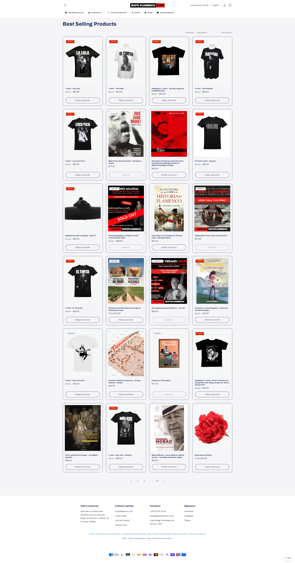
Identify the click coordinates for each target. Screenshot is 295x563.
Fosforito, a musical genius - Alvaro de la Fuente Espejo (211, 309)
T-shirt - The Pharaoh (204, 88)
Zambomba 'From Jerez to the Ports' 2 (211, 236)
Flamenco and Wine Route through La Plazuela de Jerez (125, 309)
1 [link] (131, 481)
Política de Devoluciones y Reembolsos (105, 534)
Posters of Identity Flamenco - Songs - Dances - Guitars (125, 381)
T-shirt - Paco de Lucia (74, 380)
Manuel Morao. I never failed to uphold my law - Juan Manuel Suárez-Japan (168, 456)
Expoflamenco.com (124, 511)
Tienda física (121, 525)
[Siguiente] (164, 481)
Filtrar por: (190, 33)
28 (157, 481)
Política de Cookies (179, 534)
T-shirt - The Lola (72, 88)
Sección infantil (122, 520)
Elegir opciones (82, 100)
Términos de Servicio (197, 534)
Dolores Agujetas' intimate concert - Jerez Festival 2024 (124, 237)
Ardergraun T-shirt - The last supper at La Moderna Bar (168, 90)
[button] (65, 5)
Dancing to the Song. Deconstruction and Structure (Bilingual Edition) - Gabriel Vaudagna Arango (168, 163)
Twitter (187, 520)
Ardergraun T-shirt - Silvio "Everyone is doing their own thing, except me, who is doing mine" (212, 383)
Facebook (188, 511)
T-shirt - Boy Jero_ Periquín (120, 455)
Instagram (189, 516)
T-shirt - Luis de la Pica (75, 161)
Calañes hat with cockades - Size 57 (80, 236)
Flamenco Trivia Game (161, 380)
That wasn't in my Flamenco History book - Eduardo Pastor (167, 237)
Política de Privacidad (161, 534)
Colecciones (121, 516)
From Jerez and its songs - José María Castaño (81, 456)
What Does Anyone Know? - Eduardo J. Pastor (125, 162)
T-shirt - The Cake (116, 88)
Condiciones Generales (131, 534)
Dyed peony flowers (203, 455)
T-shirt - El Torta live (74, 308)
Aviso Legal (147, 534)
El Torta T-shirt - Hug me (205, 161)
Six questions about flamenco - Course (168, 308)
